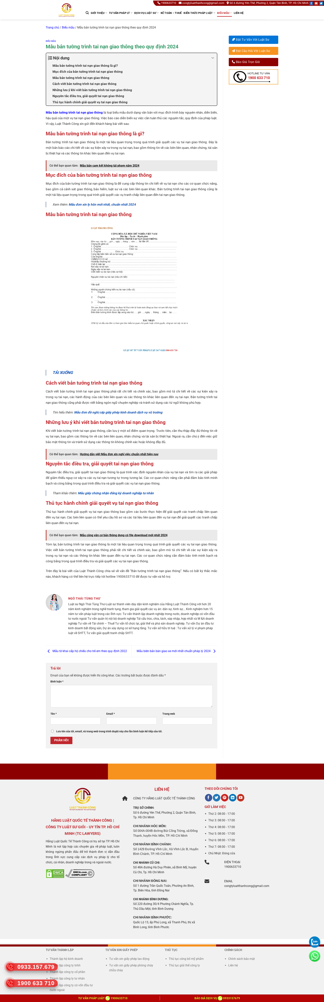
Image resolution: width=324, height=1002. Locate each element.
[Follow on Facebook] (311, 3)
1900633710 (168, 3)
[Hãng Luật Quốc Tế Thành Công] (68, 14)
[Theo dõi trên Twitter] (216, 797)
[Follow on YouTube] (316, 3)
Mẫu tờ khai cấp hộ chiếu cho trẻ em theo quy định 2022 (89, 651)
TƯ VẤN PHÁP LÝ (119, 12)
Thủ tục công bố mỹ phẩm (186, 959)
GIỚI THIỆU (98, 12)
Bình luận (56, 681)
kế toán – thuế (171, 12)
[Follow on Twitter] (321, 3)
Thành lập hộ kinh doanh (66, 959)
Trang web (168, 713)
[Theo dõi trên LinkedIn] (232, 797)
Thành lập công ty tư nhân (68, 978)
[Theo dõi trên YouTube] (240, 797)
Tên (53, 713)
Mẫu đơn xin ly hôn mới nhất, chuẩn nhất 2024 (102, 204)
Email (110, 713)
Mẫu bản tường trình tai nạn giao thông (74, 112)
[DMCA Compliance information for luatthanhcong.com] (79, 873)
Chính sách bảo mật (241, 959)
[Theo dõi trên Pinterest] (224, 797)
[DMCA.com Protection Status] (55, 873)
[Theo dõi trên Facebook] (208, 797)
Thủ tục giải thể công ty (185, 965)
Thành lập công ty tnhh (65, 965)
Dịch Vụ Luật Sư (145, 12)
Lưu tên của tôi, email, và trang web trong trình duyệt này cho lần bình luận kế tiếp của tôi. (109, 731)
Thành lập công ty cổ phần (67, 972)
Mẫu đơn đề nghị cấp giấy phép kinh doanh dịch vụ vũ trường (118, 412)
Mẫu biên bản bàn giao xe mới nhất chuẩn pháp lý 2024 (174, 651)
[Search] (87, 12)
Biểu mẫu (223, 12)
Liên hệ (239, 12)
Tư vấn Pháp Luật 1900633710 (103, 998)
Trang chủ (52, 27)
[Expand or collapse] (212, 58)
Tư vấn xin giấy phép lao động (129, 959)
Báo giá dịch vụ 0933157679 (217, 998)
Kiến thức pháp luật (198, 12)
